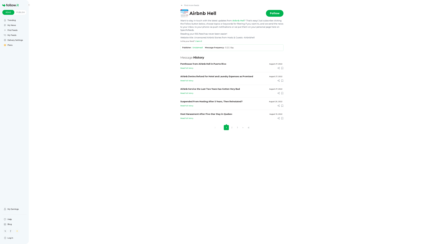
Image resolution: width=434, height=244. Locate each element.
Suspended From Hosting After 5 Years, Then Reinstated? (211, 101)
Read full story (186, 68)
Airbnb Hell (238, 20)
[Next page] (242, 127)
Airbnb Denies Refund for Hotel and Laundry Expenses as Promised (216, 76)
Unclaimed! (197, 48)
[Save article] (282, 68)
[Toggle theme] (17, 231)
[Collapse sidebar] (28, 5)
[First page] (215, 127)
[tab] (8, 12)
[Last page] (248, 127)
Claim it (198, 41)
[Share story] (278, 68)
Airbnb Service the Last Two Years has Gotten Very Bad (210, 89)
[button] (8, 237)
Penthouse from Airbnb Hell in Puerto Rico (203, 64)
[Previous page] (220, 127)
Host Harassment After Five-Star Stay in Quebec (206, 114)
